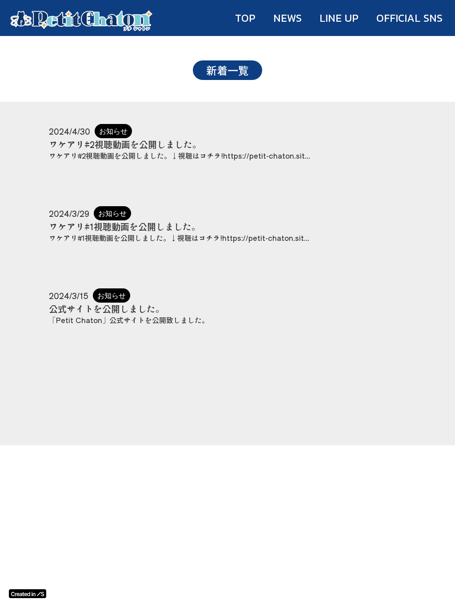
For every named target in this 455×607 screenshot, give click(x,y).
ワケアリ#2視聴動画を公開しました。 (125, 144)
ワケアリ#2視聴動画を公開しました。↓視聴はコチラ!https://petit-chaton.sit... (179, 155)
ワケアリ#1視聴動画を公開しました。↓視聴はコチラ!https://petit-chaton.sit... (179, 238)
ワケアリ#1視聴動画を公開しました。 (124, 226)
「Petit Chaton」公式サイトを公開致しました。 (129, 320)
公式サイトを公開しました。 (106, 309)
